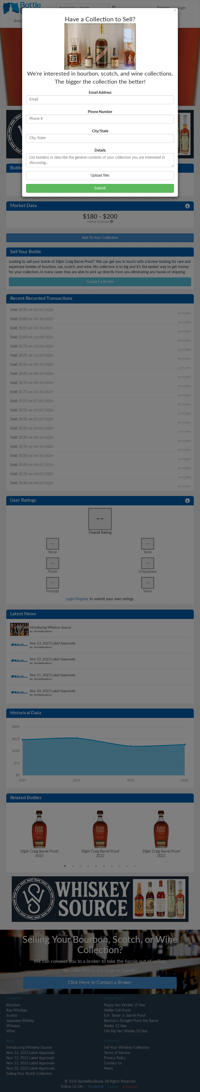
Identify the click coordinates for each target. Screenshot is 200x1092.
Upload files (100, 175)
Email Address (100, 93)
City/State (100, 131)
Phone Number (100, 112)
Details (100, 150)
